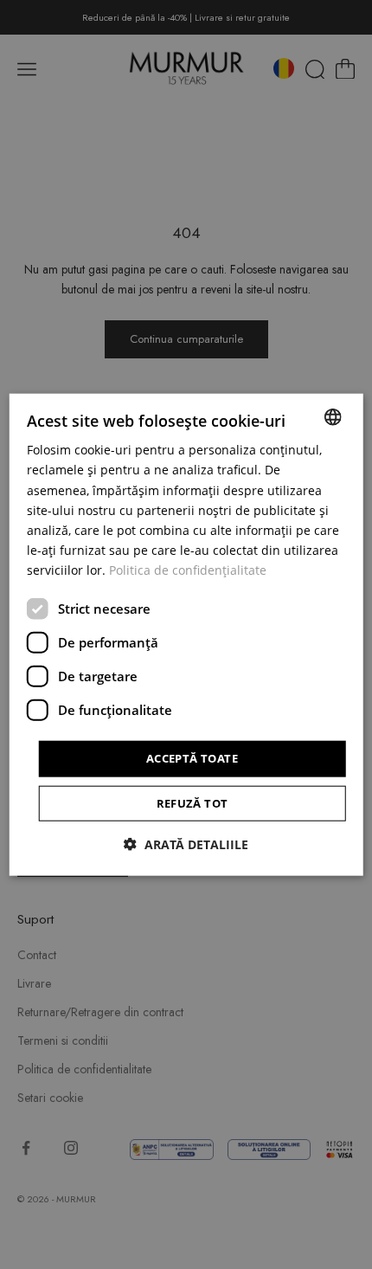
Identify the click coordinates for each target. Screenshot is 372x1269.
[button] (186, 844)
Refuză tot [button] (192, 802)
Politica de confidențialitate (187, 570)
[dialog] (186, 635)
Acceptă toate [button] (192, 758)
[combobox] (332, 417)
